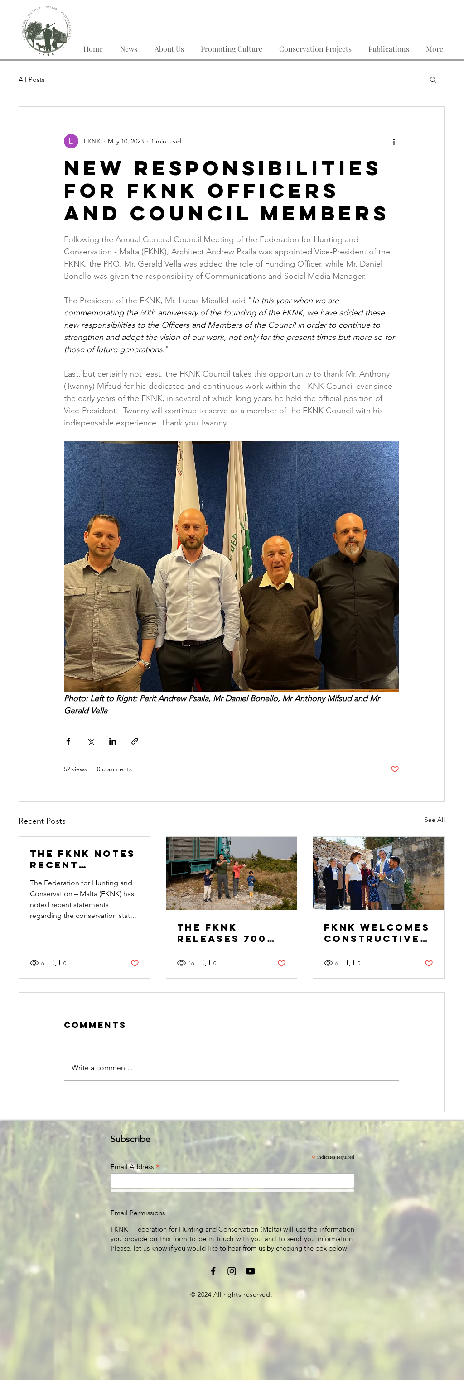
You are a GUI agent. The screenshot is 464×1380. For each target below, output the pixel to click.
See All (435, 820)
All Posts (31, 79)
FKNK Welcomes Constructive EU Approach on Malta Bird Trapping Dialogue (377, 933)
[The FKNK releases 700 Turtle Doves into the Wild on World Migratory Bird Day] (231, 873)
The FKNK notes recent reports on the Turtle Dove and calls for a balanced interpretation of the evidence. (83, 859)
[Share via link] (134, 741)
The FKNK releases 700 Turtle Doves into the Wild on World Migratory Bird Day (230, 933)
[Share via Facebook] (68, 741)
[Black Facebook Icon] (213, 1271)
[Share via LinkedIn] (112, 741)
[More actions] (393, 141)
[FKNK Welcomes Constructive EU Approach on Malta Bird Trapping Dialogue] (378, 873)
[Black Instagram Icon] (231, 1271)
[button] (388, 44)
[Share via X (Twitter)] (90, 741)
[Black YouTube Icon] (250, 1271)
